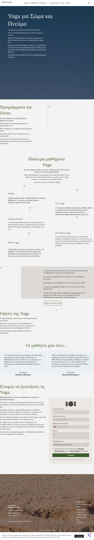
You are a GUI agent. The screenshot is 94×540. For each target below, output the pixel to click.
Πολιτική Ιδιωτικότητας (14, 521)
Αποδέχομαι (79, 536)
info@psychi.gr (16, 513)
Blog (62, 3)
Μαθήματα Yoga (81, 514)
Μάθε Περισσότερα (53, 303)
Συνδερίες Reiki (81, 517)
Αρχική (26, 3)
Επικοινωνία (54, 3)
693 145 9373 (22, 510)
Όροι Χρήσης (27, 521)
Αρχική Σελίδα (81, 502)
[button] (89, 535)
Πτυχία (67, 3)
